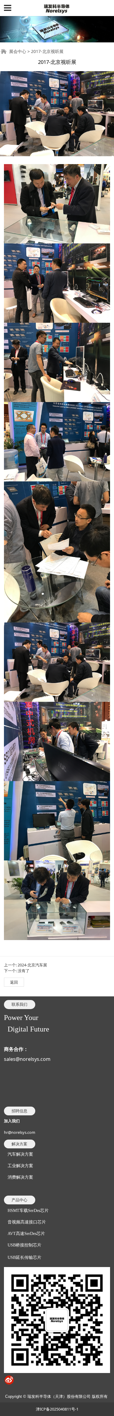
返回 (14, 982)
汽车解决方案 (20, 1154)
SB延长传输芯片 (24, 1257)
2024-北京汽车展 (32, 965)
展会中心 (17, 51)
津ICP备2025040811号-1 (57, 1409)
